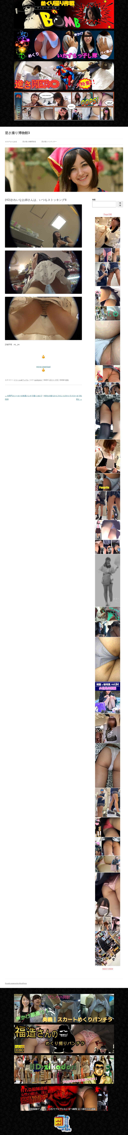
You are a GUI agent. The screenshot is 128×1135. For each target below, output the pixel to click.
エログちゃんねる (11, 141)
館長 (67, 380)
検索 (94, 199)
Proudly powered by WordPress (16, 983)
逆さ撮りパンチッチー (49, 141)
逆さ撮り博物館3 (17, 132)
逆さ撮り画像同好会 (29, 141)
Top (122, 1129)
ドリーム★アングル (21, 380)
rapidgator (38, 380)
